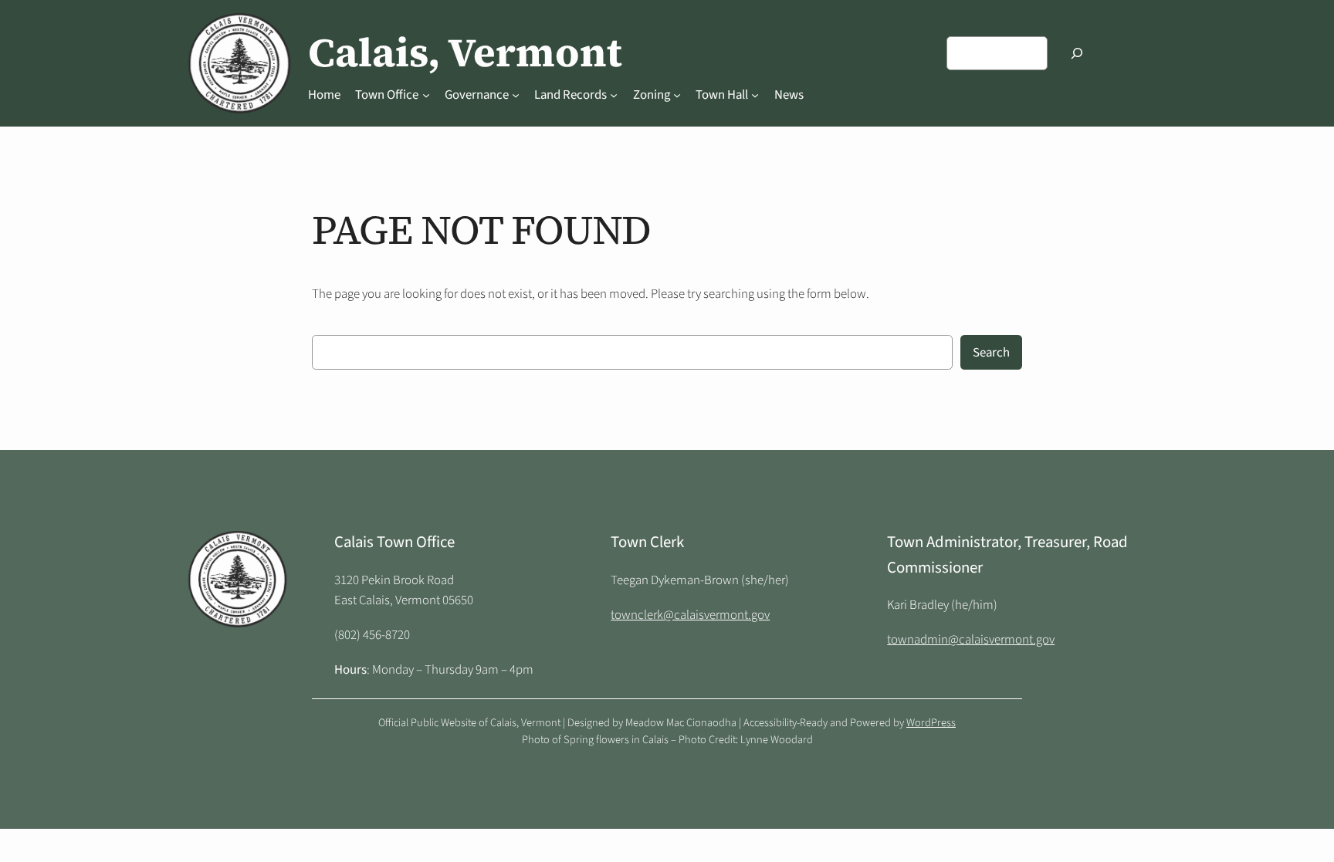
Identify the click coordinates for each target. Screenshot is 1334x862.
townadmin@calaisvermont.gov (971, 639)
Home (324, 95)
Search (991, 352)
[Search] (1077, 52)
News (789, 95)
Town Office (386, 95)
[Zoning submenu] (677, 95)
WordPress (931, 723)
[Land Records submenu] (614, 95)
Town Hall (722, 95)
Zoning (651, 95)
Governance (477, 95)
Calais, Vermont (465, 52)
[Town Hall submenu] (755, 95)
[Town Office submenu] (426, 95)
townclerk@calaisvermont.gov (690, 615)
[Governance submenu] (516, 95)
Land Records (570, 95)
